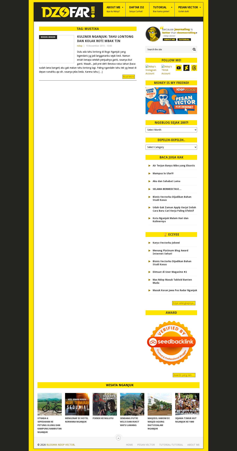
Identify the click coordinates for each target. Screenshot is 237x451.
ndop (79, 45)
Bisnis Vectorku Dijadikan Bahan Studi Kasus (172, 198)
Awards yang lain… (184, 375)
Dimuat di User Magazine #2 (170, 271)
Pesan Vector (188, 9)
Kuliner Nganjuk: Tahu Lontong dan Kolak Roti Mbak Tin (105, 39)
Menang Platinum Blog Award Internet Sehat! (170, 252)
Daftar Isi (136, 9)
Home (129, 444)
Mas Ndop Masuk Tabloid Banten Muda (172, 281)
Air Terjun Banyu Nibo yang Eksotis (174, 165)
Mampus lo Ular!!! (163, 173)
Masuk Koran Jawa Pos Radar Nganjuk (175, 290)
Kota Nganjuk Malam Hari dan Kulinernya (170, 220)
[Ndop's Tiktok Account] (168, 70)
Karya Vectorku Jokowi (166, 242)
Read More (128, 76)
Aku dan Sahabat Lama (166, 181)
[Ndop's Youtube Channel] (179, 70)
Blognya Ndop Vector (60, 444)
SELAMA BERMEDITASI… (167, 189)
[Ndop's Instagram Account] (153, 70)
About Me (113, 9)
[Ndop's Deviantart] (186, 70)
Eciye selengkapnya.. (184, 303)
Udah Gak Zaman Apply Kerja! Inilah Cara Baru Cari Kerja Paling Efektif (174, 209)
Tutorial (161, 9)
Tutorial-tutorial (171, 444)
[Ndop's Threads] (194, 70)
